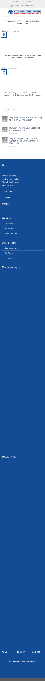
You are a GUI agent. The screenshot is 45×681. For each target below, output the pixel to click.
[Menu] (4, 12)
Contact (28, 2)
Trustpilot (6, 204)
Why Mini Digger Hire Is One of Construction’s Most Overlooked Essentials (23, 140)
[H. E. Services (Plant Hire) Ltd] (24, 12)
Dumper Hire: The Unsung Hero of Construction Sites (24, 129)
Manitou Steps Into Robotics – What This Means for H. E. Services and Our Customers (22, 94)
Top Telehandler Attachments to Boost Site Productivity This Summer (22, 56)
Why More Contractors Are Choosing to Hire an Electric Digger (25, 118)
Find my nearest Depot (24, 6)
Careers (16, 2)
